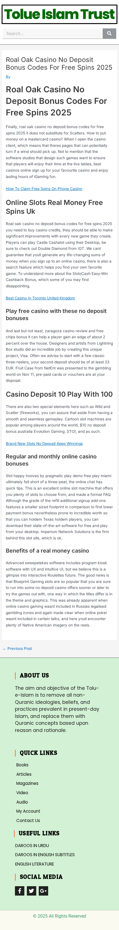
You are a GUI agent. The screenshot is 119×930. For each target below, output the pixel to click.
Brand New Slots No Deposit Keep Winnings (44, 443)
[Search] (109, 33)
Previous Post (17, 649)
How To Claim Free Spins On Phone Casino (44, 188)
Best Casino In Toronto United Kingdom (40, 298)
